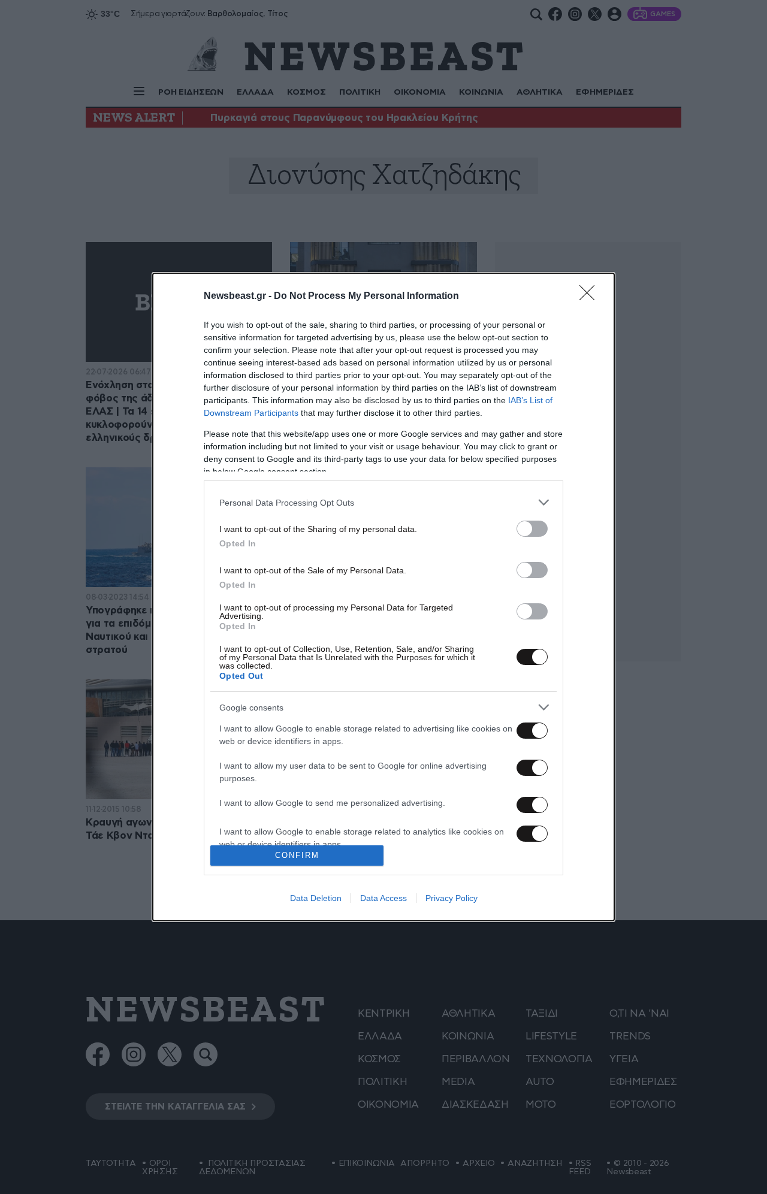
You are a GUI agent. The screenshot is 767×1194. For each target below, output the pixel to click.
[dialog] (383, 597)
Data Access (383, 898)
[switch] (532, 529)
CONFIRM (297, 855)
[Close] (590, 296)
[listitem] (383, 502)
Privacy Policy (451, 898)
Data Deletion (316, 898)
